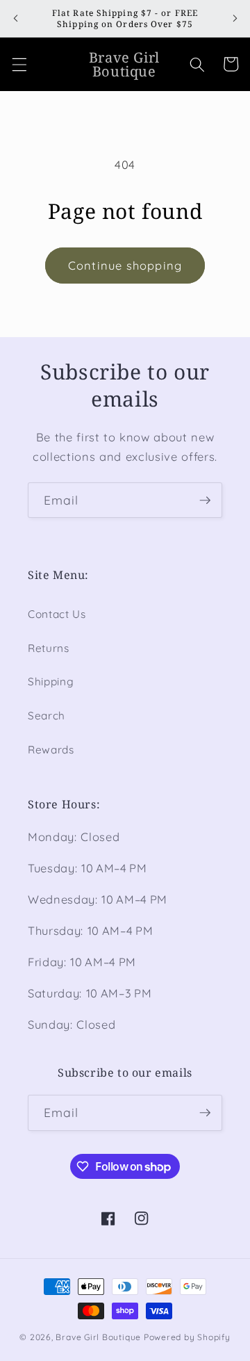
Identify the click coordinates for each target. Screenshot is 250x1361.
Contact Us (57, 614)
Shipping (51, 681)
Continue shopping (125, 265)
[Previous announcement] (15, 18)
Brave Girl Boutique (98, 1337)
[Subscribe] (205, 500)
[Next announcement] (234, 18)
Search (46, 715)
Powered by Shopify (187, 1337)
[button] (18, 64)
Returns (48, 648)
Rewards (51, 749)
